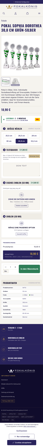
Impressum (4, 380)
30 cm (8, 141)
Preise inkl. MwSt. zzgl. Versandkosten (18, 257)
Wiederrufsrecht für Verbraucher (11, 384)
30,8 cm (21, 141)
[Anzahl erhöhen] (15, 267)
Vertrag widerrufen (8, 401)
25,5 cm (9, 136)
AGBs (2, 388)
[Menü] (39, 13)
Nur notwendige (23, 436)
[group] (21, 56)
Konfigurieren (21, 431)
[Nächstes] (37, 55)
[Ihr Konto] (15, 13)
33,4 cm (34, 141)
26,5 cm (21, 136)
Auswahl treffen (21, 234)
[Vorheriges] (5, 55)
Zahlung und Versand (7, 392)
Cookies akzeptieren (23, 443)
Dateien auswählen (21, 205)
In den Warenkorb (29, 269)
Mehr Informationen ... (29, 426)
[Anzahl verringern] (5, 267)
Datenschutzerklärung (8, 396)
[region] (21, 55)
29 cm (34, 136)
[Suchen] (3, 13)
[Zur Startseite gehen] (21, 7)
